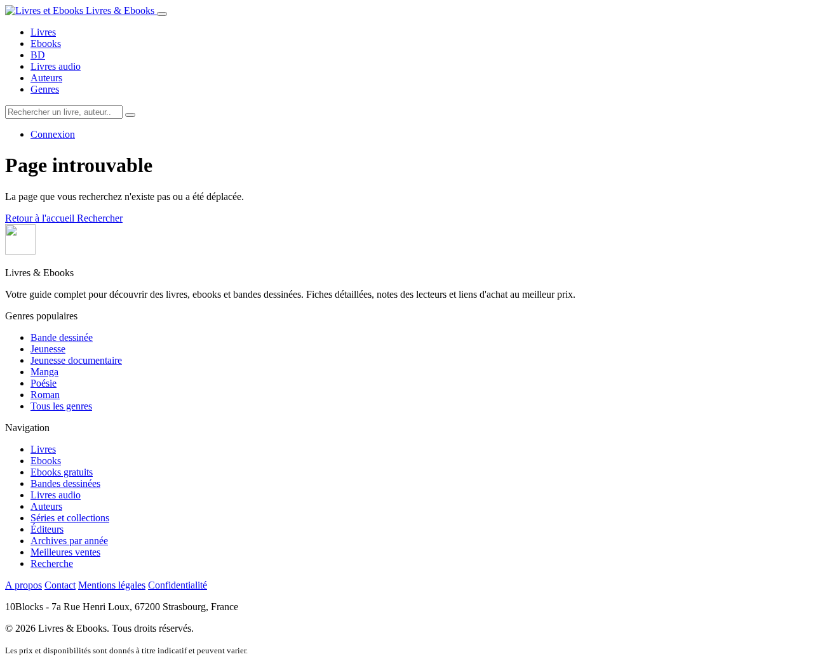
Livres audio (55, 66)
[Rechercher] (130, 115)
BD (37, 55)
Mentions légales (111, 585)
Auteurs (46, 77)
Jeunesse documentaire (76, 360)
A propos (23, 585)
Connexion (52, 134)
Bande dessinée (61, 337)
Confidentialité (177, 585)
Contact (60, 585)
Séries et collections (69, 517)
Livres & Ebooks (120, 10)
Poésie (43, 383)
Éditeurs (47, 529)
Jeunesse (47, 348)
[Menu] (162, 14)
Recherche (51, 563)
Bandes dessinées (65, 483)
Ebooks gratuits (61, 472)
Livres (43, 32)
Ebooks (45, 43)
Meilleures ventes (65, 552)
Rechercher (100, 218)
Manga (44, 371)
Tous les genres (61, 406)
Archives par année (69, 540)
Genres (44, 89)
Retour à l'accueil (41, 218)
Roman (45, 394)
